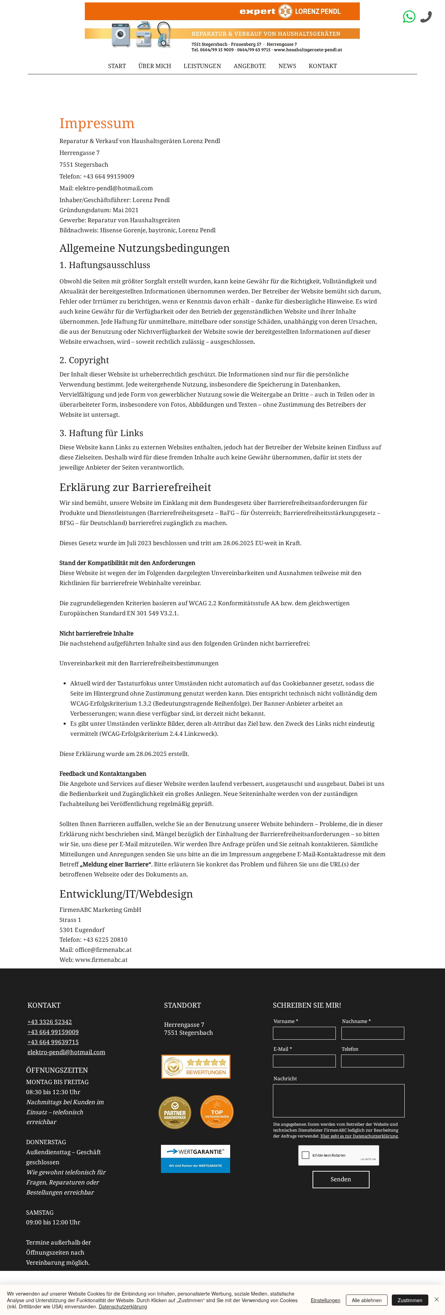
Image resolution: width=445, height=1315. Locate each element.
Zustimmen (410, 1300)
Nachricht (285, 1078)
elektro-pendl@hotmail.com (114, 188)
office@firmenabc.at (103, 950)
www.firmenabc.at (101, 960)
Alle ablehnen (367, 1300)
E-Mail (281, 1049)
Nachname (354, 1021)
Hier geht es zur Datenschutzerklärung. (360, 1136)
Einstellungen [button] (325, 1300)
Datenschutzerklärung (123, 1306)
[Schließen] (436, 1299)
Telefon (350, 1049)
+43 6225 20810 (105, 939)
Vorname (284, 1021)
